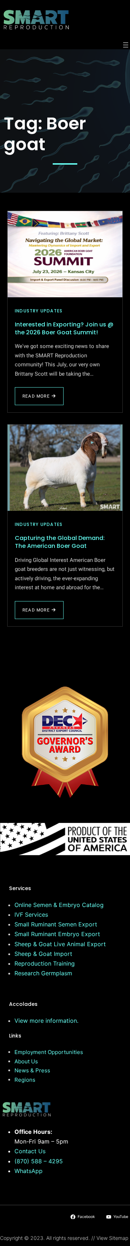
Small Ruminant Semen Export (55, 924)
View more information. (46, 1020)
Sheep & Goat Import (43, 953)
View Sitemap (112, 1238)
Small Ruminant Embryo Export (57, 934)
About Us (26, 1061)
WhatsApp (28, 1170)
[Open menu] (125, 45)
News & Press (32, 1070)
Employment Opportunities (48, 1052)
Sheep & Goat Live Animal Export (60, 944)
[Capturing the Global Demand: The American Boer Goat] (65, 468)
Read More (37, 399)
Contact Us (30, 1151)
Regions (24, 1079)
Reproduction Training (44, 963)
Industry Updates (38, 311)
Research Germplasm (43, 973)
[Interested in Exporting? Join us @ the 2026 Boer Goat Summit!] (65, 254)
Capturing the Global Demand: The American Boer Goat (60, 542)
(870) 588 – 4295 (38, 1161)
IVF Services (31, 914)
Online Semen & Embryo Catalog (59, 904)
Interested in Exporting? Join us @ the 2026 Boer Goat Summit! (64, 328)
